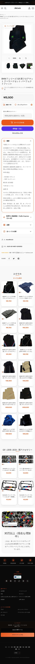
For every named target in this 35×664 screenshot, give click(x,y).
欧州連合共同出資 (17, 574)
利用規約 (2, 599)
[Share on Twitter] (14, 258)
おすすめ (17, 274)
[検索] (6, 8)
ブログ (2, 609)
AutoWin (9, 657)
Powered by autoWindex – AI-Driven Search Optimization (20, 657)
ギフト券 (2, 615)
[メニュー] (2, 8)
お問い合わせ (22, 599)
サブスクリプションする (17, 634)
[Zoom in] (20, 58)
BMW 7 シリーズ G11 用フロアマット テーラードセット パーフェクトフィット (17, 17)
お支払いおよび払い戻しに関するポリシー (9, 596)
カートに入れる (19, 122)
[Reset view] (26, 58)
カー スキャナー (4, 612)
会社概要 (2, 591)
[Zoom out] (9, 58)
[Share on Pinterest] (18, 258)
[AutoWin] (17, 8)
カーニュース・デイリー (23, 609)
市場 (2, 593)
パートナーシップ (23, 591)
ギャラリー (21, 593)
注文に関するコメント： (10, 111)
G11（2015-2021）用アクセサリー (17, 450)
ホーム (2, 14)
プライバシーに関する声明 (24, 596)
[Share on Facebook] (9, 258)
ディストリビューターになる (24, 612)
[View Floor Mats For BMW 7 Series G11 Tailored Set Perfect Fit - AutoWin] (8, 66)
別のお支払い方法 (17, 133)
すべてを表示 (17, 278)
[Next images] (31, 67)
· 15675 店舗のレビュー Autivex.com (21, 252)
